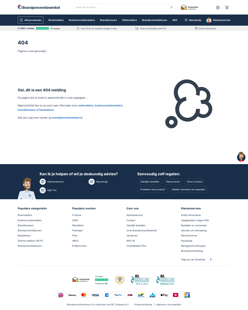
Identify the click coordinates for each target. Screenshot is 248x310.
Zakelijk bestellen (149, 181)
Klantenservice (55, 181)
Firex (75, 235)
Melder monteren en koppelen (188, 189)
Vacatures (132, 235)
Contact (131, 220)
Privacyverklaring (143, 304)
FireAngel (77, 230)
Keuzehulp (102, 181)
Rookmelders (56, 20)
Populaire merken (84, 208)
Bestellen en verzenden (194, 225)
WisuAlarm (78, 225)
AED (174, 20)
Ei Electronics (79, 245)
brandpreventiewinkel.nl (67, 117)
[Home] (39, 6)
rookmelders (85, 105)
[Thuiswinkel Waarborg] (189, 7)
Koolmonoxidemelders (82, 20)
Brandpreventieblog (192, 250)
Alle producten (33, 20)
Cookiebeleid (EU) (136, 245)
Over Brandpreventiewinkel (142, 230)
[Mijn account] (218, 7)
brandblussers (27, 109)
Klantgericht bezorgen (193, 245)
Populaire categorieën (32, 208)
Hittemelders (129, 20)
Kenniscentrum (189, 235)
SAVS (75, 220)
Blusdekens (24, 235)
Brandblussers (108, 20)
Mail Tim (52, 190)
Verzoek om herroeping (194, 230)
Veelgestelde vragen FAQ (195, 220)
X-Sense (76, 215)
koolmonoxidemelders (108, 105)
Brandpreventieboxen (154, 20)
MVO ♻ (131, 240)
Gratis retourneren (207, 28)
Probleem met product (152, 189)
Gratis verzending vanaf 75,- (153, 28)
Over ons (133, 208)
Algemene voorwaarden (168, 304)
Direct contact (195, 181)
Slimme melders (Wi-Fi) (30, 240)
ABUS (75, 240)
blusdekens (46, 109)
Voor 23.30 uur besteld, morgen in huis (99, 28)
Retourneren (173, 181)
